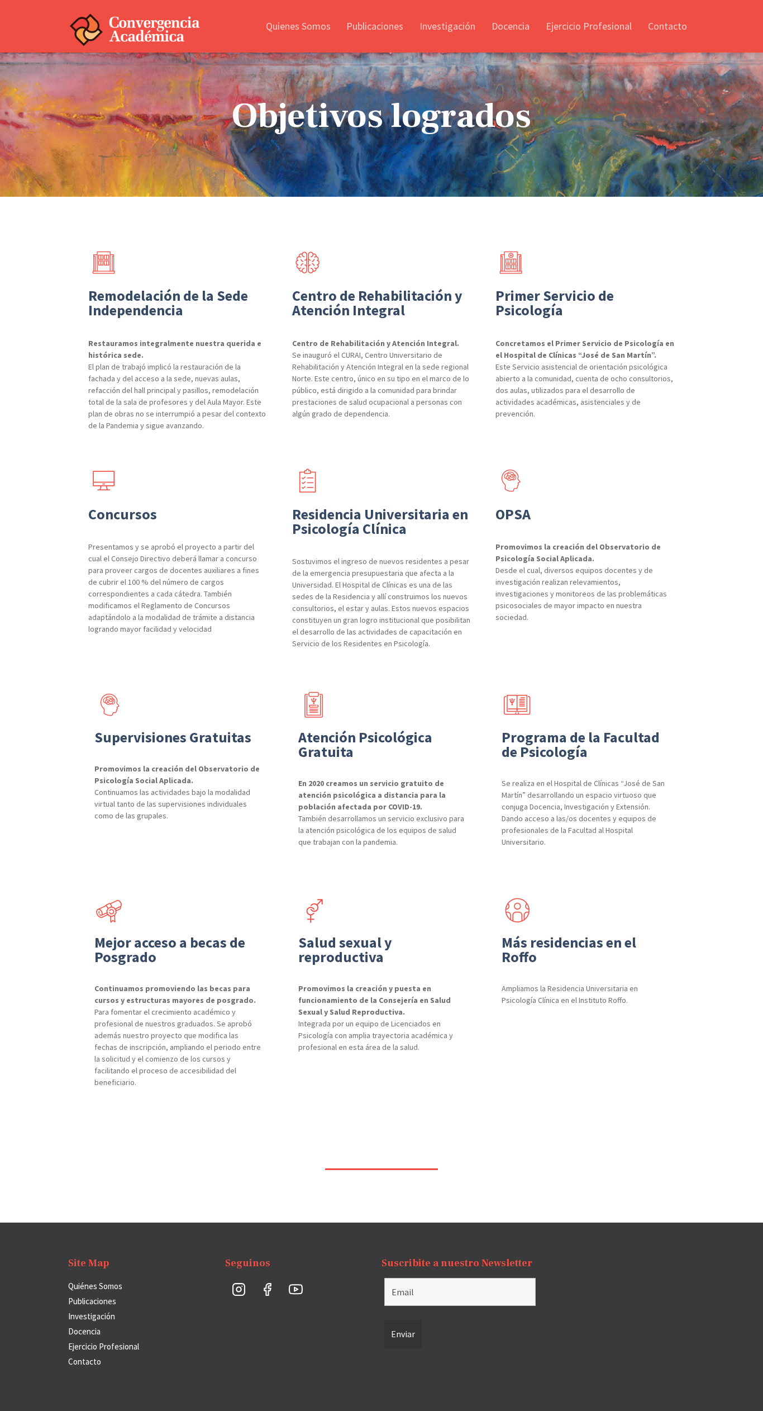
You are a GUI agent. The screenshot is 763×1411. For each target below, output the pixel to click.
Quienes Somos (298, 26)
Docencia (511, 26)
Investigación (447, 26)
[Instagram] (239, 1289)
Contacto (667, 26)
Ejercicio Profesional (589, 26)
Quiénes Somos (95, 1286)
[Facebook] (268, 1289)
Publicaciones (374, 26)
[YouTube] (296, 1289)
